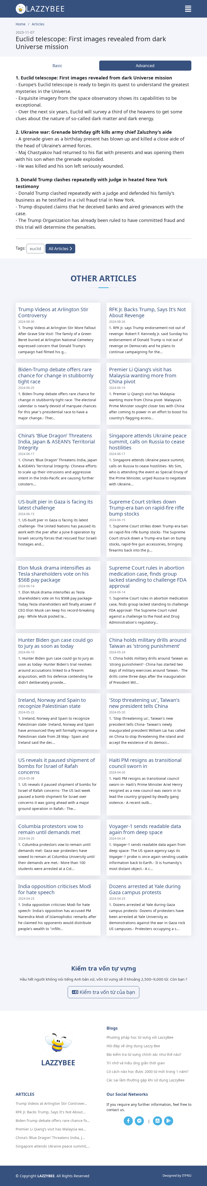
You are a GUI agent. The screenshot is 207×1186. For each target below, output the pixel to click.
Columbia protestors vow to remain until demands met (50, 829)
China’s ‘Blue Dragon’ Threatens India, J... (50, 1137)
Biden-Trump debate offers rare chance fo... (53, 1120)
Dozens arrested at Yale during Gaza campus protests (144, 889)
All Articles (59, 248)
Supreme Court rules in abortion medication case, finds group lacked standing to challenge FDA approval (148, 576)
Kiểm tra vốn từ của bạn (106, 992)
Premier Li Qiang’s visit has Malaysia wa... (51, 1129)
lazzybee (45, 9)
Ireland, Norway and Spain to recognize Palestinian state (52, 703)
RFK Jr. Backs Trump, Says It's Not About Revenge (147, 312)
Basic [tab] (57, 65)
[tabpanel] (103, 152)
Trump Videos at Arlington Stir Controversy (53, 312)
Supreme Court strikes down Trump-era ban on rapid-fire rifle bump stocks (146, 507)
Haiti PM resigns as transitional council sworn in (145, 763)
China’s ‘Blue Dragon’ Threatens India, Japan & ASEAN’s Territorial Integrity (56, 441)
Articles (38, 24)
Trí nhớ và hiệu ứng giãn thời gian (136, 1063)
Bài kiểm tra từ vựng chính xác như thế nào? (144, 1054)
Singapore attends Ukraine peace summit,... (53, 1146)
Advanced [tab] (145, 65)
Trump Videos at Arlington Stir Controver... (51, 1103)
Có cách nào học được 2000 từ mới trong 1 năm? (147, 1071)
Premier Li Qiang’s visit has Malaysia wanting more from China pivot (142, 375)
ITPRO (186, 1175)
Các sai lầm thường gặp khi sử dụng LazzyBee (146, 1080)
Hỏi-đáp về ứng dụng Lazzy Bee (133, 1046)
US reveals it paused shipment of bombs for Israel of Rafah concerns (56, 766)
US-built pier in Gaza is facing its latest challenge (55, 504)
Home (20, 24)
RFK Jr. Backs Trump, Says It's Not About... (51, 1112)
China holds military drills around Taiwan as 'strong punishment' (147, 642)
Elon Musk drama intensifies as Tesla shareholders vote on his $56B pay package (54, 573)
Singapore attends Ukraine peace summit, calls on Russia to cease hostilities (148, 441)
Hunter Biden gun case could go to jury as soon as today (55, 642)
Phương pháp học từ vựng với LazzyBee (140, 1037)
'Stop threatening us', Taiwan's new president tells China (144, 703)
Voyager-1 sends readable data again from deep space (145, 829)
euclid (35, 248)
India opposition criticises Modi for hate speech (54, 889)
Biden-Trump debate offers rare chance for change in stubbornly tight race (55, 375)
